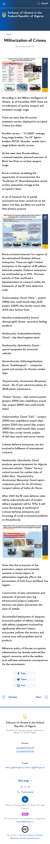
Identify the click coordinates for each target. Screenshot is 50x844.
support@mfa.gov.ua (25, 822)
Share (23, 673)
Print (23, 686)
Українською (27, 792)
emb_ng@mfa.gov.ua (14, 767)
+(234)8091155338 (25, 748)
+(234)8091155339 (25, 752)
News (9, 34)
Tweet (24, 680)
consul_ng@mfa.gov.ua (34, 767)
